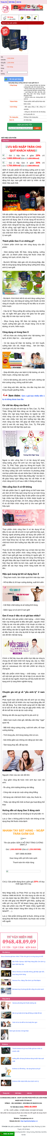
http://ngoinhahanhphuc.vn (29, 1121)
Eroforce (5, 1044)
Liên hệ (18, 2)
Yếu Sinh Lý (6, 952)
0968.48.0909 (8, 1134)
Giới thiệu (12, 2)
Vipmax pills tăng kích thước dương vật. (24, 1003)
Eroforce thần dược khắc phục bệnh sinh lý (25, 1081)
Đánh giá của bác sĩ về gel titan (19, 1031)
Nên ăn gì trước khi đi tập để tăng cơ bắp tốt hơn (27, 1013)
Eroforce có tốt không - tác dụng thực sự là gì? (26, 1068)
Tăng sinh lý (6, 999)
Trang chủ (4, 2)
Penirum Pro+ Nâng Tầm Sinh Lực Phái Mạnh (26, 980)
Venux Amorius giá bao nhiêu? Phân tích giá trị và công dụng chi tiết (22, 956)
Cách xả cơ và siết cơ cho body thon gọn (24, 1022)
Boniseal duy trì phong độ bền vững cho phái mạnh (28, 989)
